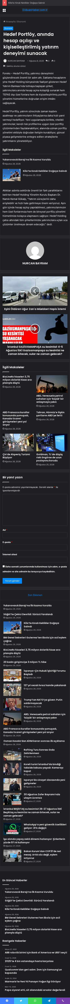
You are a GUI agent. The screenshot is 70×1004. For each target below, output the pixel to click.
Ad (5, 530)
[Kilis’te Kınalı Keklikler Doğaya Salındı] (12, 175)
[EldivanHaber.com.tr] (35, 10)
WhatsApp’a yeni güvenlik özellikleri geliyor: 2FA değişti (45, 826)
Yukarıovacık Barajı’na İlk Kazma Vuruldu (27, 159)
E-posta (7, 542)
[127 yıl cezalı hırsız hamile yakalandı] (12, 690)
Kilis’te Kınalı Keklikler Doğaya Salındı (26, 2)
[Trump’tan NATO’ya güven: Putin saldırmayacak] (12, 704)
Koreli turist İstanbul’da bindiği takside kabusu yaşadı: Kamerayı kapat (43, 768)
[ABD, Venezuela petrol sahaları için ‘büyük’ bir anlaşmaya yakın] (51, 384)
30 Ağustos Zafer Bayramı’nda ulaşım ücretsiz (42, 796)
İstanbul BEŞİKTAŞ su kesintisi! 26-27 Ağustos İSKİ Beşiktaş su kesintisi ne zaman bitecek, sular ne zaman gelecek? (32, 812)
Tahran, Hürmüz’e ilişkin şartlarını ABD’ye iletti (50, 414)
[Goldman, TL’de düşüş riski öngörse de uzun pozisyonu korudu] (51, 442)
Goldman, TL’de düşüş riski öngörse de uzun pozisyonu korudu (49, 457)
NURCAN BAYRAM (16, 61)
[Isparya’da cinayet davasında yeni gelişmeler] (12, 784)
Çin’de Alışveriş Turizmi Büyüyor (16, 456)
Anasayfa (10, 21)
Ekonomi (21, 21)
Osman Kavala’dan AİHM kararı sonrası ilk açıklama (34, 741)
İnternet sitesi (10, 554)
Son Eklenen (35, 595)
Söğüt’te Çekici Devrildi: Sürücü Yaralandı (28, 614)
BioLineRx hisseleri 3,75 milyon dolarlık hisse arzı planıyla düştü (17, 380)
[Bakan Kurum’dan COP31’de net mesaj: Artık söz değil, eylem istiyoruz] (12, 856)
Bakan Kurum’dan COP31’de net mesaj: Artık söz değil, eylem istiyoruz (42, 855)
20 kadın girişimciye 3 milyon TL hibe (24, 662)
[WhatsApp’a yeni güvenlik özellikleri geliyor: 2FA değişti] (12, 829)
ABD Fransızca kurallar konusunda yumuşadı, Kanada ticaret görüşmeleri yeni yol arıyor (16, 418)
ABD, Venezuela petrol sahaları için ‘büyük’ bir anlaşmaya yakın (50, 399)
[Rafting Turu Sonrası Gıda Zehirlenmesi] (12, 754)
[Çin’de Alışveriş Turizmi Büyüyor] (18, 442)
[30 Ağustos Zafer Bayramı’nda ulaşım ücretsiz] (12, 799)
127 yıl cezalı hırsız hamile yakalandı (45, 685)
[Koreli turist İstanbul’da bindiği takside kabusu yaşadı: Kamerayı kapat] (12, 769)
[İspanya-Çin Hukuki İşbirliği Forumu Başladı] (12, 675)
